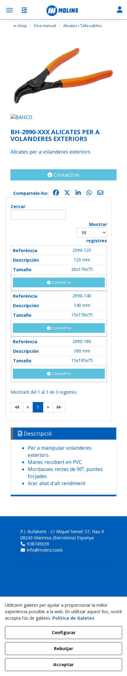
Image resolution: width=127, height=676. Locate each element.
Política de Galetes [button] (73, 618)
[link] (17, 407)
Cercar (18, 206)
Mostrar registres (96, 232)
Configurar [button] (64, 632)
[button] (63, 11)
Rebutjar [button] (63, 648)
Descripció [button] (37, 433)
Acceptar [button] (63, 664)
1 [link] (38, 407)
